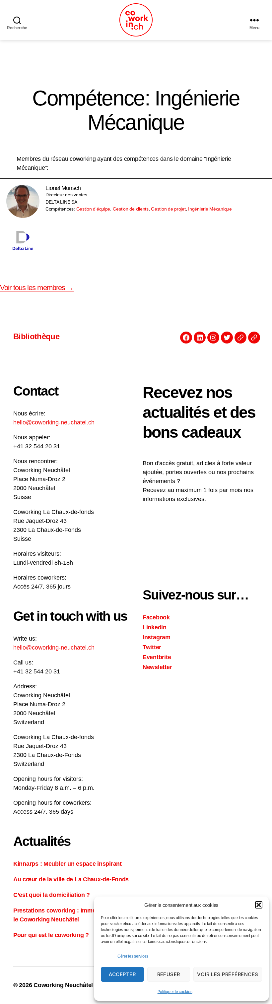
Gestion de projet (168, 209)
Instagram (156, 637)
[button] (258, 905)
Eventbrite (157, 657)
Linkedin (155, 627)
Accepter (122, 974)
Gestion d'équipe (93, 209)
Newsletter (157, 667)
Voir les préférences (227, 974)
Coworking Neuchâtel (63, 985)
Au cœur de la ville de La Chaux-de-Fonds (71, 879)
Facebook (156, 617)
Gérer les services (132, 956)
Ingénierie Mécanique (210, 209)
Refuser (168, 974)
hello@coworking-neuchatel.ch (54, 422)
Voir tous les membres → (37, 287)
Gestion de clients (131, 209)
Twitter (152, 647)
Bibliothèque (36, 336)
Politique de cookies (175, 991)
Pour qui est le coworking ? (51, 935)
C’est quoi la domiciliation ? (51, 895)
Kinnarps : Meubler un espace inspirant (67, 863)
